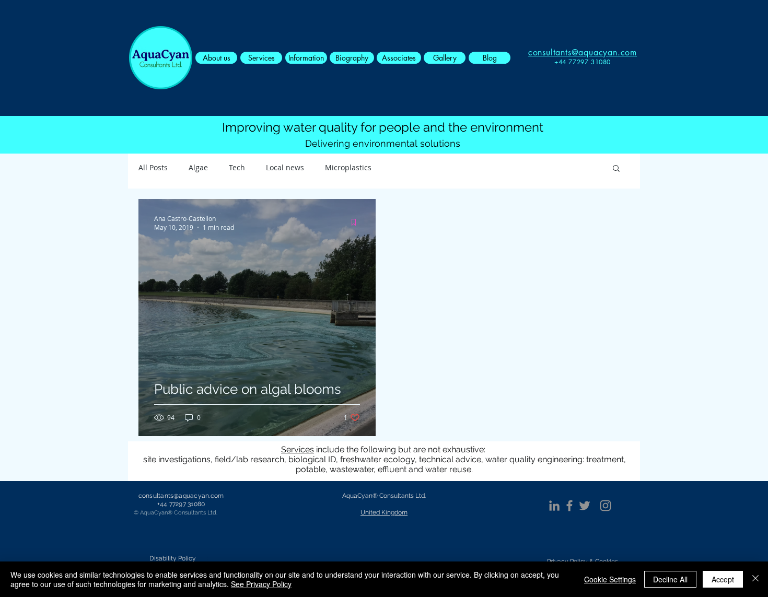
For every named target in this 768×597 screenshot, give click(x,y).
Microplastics (348, 167)
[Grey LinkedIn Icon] (554, 505)
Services (297, 449)
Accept (723, 579)
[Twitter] (584, 505)
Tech (237, 167)
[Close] (755, 579)
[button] (616, 168)
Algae (198, 167)
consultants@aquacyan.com (181, 495)
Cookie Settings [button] (610, 579)
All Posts (153, 167)
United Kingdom (384, 512)
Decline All (670, 579)
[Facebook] (569, 505)
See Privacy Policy (261, 584)
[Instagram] (605, 505)
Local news (285, 167)
